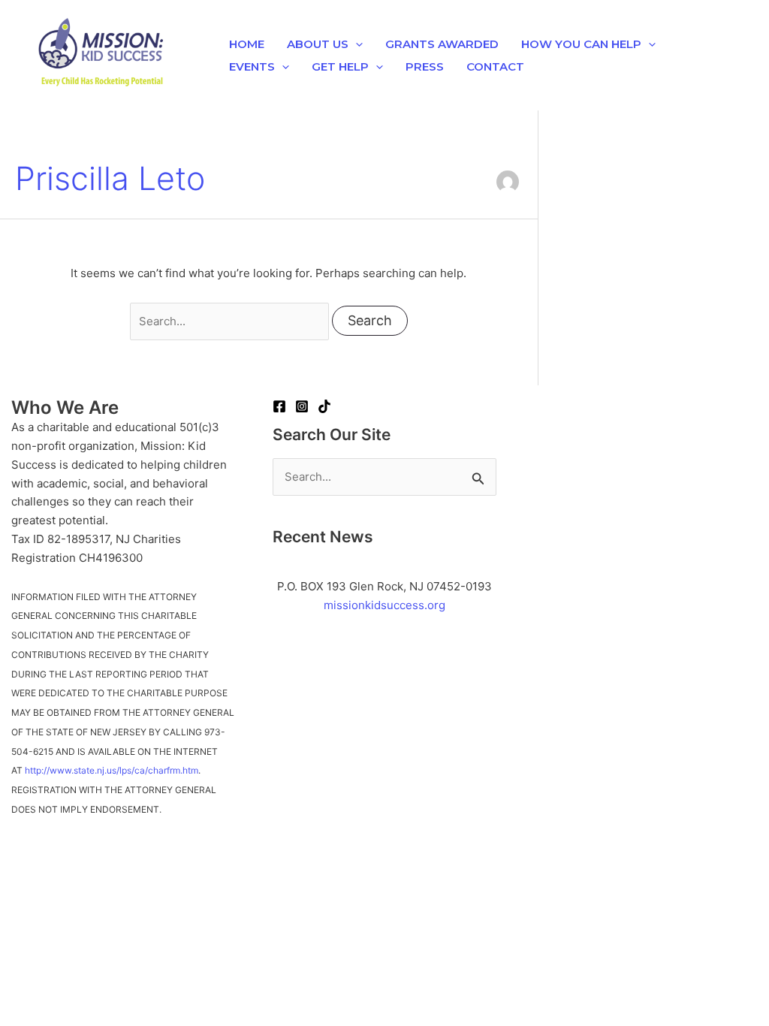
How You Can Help (581, 44)
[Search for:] (231, 321)
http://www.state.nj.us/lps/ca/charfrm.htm (111, 770)
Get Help (340, 66)
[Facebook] (279, 406)
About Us (317, 44)
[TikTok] (324, 406)
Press (425, 66)
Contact (495, 66)
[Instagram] (302, 406)
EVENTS (252, 66)
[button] (355, 44)
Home (246, 44)
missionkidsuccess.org (384, 605)
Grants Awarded (442, 44)
